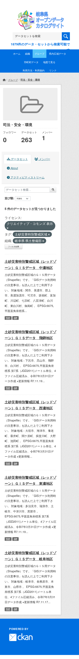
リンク (53, 70)
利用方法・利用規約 (34, 70)
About (14, 168)
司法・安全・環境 (30, 79)
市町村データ (31, 62)
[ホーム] (4, 79)
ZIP (15, 317)
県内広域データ (57, 53)
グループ (39, 53)
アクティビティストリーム (27, 177)
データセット (19, 159)
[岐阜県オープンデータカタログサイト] (39, 12)
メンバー (44, 159)
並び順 (9, 198)
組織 (27, 53)
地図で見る (49, 62)
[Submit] (53, 190)
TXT (8, 317)
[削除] (8, 228)
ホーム (16, 53)
